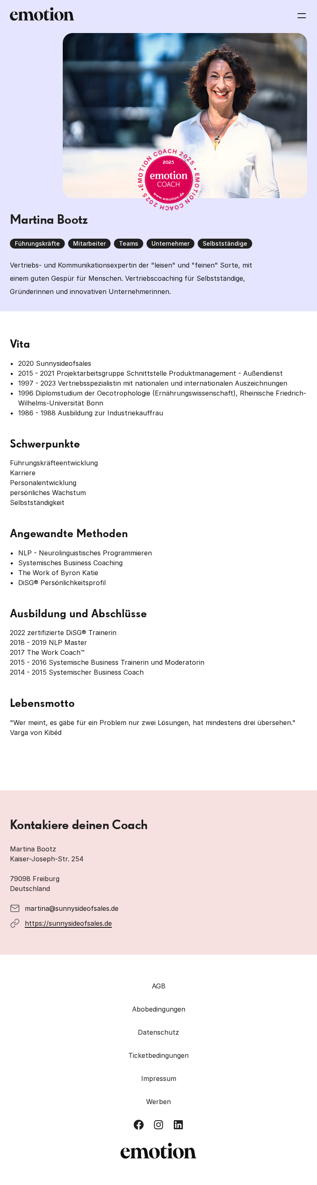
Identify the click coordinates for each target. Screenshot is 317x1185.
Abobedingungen (158, 1009)
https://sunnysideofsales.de (68, 923)
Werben (158, 1101)
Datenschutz (158, 1032)
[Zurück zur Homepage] (42, 16)
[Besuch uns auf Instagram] (158, 1125)
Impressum (158, 1078)
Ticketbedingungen (158, 1055)
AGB (159, 986)
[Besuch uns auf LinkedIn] (178, 1125)
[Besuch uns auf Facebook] (139, 1125)
